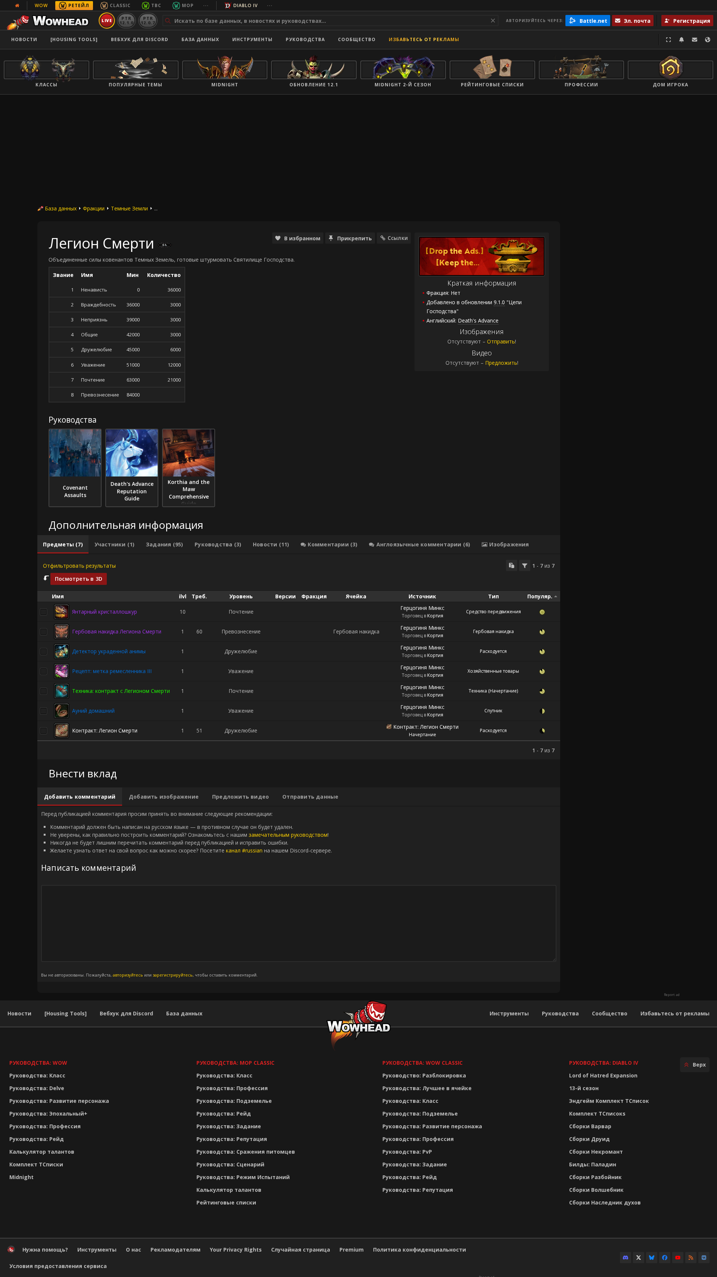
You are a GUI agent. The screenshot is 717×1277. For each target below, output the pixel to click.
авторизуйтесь (128, 975)
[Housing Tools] (65, 1013)
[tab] (63, 544)
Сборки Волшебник (596, 1189)
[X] (638, 1257)
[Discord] (625, 1257)
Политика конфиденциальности (419, 1249)
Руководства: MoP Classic (235, 1062)
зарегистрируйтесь (173, 975)
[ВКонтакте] (704, 1257)
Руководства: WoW (38, 1062)
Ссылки (398, 237)
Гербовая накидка (493, 631)
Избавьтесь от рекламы (424, 39)
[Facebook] (664, 1257)
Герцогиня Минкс (422, 607)
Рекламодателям (175, 1249)
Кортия (435, 616)
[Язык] (707, 39)
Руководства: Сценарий (230, 1164)
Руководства (305, 39)
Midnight (21, 1177)
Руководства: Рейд (36, 1138)
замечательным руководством (288, 834)
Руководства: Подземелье (234, 1100)
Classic (120, 5)
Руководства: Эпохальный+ (48, 1113)
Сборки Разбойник (595, 1177)
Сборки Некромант (596, 1151)
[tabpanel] (298, 656)
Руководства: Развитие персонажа (59, 1100)
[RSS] (690, 1257)
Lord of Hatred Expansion (603, 1075)
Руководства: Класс (37, 1075)
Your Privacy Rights (236, 1249)
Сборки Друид (589, 1138)
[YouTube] (677, 1257)
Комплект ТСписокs (597, 1113)
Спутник (493, 710)
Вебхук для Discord (139, 39)
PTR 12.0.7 (148, 20)
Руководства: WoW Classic (422, 1062)
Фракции (94, 208)
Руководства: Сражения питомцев (245, 1151)
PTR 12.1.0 (126, 20)
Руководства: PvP (407, 1151)
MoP (188, 5)
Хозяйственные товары (493, 671)
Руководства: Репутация (231, 1138)
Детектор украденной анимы (109, 651)
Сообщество (357, 39)
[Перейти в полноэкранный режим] (668, 39)
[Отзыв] (694, 39)
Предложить (501, 362)
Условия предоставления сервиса (58, 1266)
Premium (351, 1249)
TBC (156, 5)
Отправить (501, 341)
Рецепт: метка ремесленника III (112, 671)
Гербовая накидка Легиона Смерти (116, 631)
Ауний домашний (93, 710)
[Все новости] (17, 5)
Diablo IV (245, 5)
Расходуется (493, 651)
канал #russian (244, 850)
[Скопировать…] (511, 565)
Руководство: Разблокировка (424, 1075)
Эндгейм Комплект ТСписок (609, 1100)
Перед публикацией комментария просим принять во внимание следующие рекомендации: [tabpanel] (186, 893)
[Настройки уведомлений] (681, 39)
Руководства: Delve (36, 1088)
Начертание (422, 734)
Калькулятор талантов (41, 1151)
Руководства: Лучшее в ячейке (427, 1088)
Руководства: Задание (228, 1126)
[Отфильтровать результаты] (524, 565)
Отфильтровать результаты (79, 565)
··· (206, 5)
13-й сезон (584, 1088)
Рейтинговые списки (226, 1202)
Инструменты (509, 1013)
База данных (200, 39)
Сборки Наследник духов (605, 1202)
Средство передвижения (493, 611)
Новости (24, 39)
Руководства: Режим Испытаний (243, 1177)
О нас (133, 1249)
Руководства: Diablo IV (603, 1062)
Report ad (672, 995)
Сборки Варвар (590, 1126)
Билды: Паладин (592, 1164)
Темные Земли (129, 208)
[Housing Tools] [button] (74, 39)
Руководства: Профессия (45, 1126)
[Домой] (50, 20)
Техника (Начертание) (493, 691)
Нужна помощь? (45, 1249)
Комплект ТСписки (36, 1164)
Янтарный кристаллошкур (104, 611)
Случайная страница (300, 1249)
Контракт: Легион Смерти (104, 730)
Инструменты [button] (252, 39)
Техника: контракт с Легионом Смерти (121, 690)
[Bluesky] (651, 1257)
